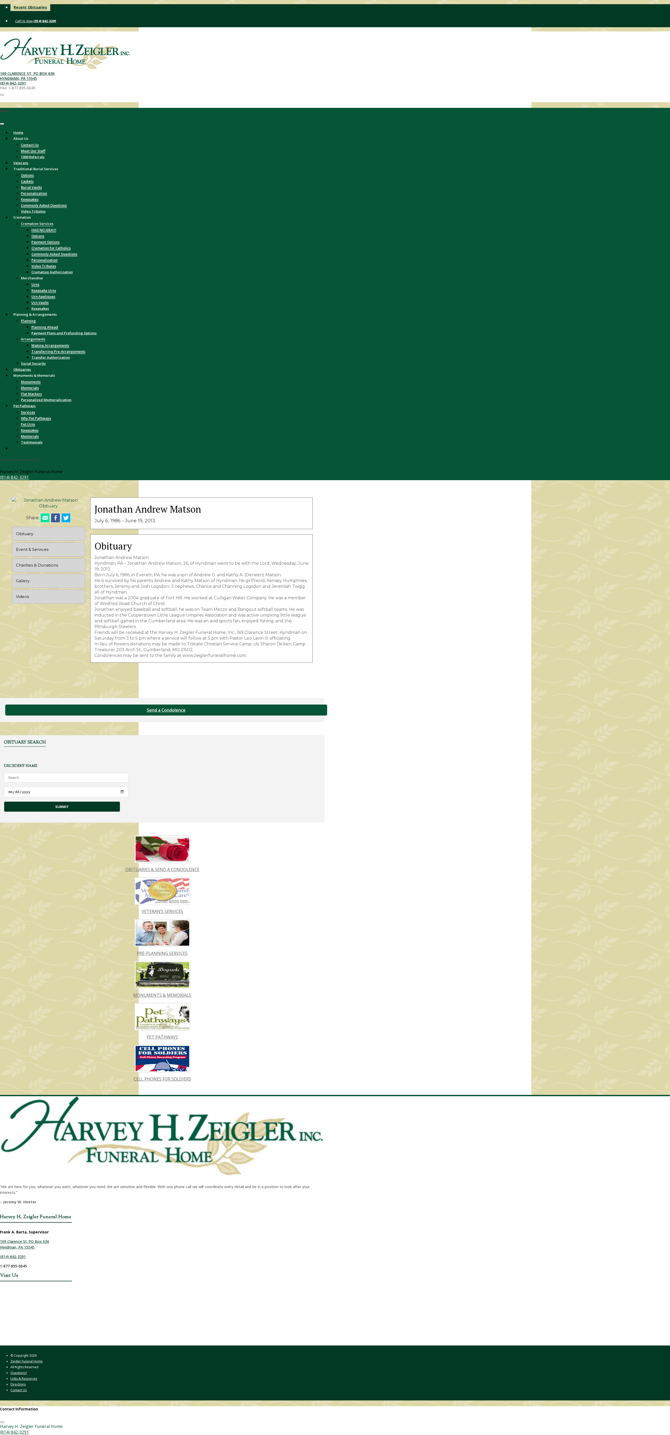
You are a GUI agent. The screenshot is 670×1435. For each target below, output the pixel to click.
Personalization (34, 193)
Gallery (23, 580)
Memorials (30, 387)
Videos (22, 596)
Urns (35, 284)
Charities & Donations (37, 565)
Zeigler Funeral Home (26, 1361)
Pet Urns (28, 424)
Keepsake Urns (43, 290)
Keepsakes (29, 199)
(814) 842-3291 (44, 21)
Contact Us (30, 144)
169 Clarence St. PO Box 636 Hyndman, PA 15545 (27, 76)
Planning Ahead (44, 327)
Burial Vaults (31, 187)
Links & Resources (23, 1378)
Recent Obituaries (30, 7)
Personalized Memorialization (46, 399)
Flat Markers (31, 393)
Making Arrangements (50, 345)
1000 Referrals (32, 156)
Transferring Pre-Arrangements (58, 351)
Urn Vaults (40, 302)
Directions (18, 1384)
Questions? (18, 1373)
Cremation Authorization (52, 272)
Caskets (27, 181)
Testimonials (31, 442)
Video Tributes (43, 266)
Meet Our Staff (33, 150)
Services (28, 412)
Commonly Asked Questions (44, 205)
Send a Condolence (166, 710)
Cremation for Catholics (51, 248)
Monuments (31, 381)
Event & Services (32, 549)
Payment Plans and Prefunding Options (64, 333)
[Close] (2, 124)
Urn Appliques (43, 296)
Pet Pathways (24, 405)
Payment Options (45, 242)
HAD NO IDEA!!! (43, 230)
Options (27, 175)
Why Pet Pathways (36, 418)
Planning (28, 320)
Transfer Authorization (50, 357)
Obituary (24, 533)
